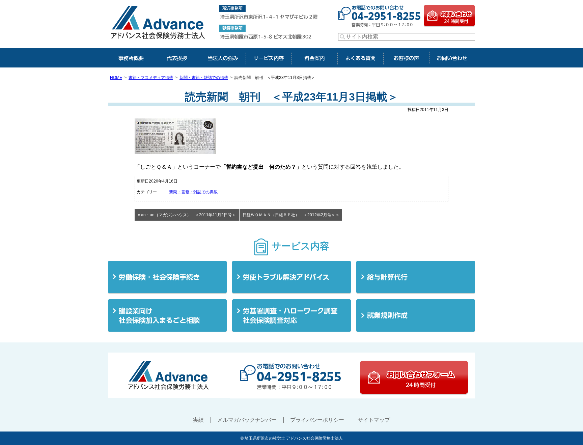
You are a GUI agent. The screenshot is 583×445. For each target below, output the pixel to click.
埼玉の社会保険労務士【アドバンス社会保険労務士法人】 (158, 24)
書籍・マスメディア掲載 (151, 77)
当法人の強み (223, 57)
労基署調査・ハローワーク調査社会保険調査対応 (291, 315)
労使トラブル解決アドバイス (291, 277)
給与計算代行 (415, 277)
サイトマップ (374, 420)
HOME (116, 77)
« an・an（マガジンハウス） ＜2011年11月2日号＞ (187, 215)
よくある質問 (360, 57)
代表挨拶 (177, 57)
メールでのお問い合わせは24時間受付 (449, 15)
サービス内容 (269, 57)
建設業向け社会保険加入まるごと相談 (167, 315)
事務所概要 (131, 57)
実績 (198, 420)
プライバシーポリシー (317, 420)
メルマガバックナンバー (247, 420)
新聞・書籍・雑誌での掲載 (203, 77)
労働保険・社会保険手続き (167, 277)
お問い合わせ (452, 57)
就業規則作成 (415, 315)
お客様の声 (406, 57)
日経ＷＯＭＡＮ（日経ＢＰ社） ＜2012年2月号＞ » (291, 215)
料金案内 (314, 57)
